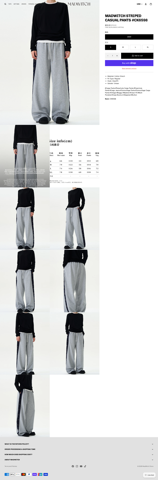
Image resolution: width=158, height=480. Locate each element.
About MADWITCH (12, 460)
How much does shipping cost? (18, 454)
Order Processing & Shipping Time (20, 449)
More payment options (129, 68)
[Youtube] (81, 466)
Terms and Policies (11, 466)
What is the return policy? (17, 444)
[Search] (5, 4)
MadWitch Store (148, 466)
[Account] (145, 4)
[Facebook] (72, 466)
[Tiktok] (85, 466)
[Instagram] (77, 466)
